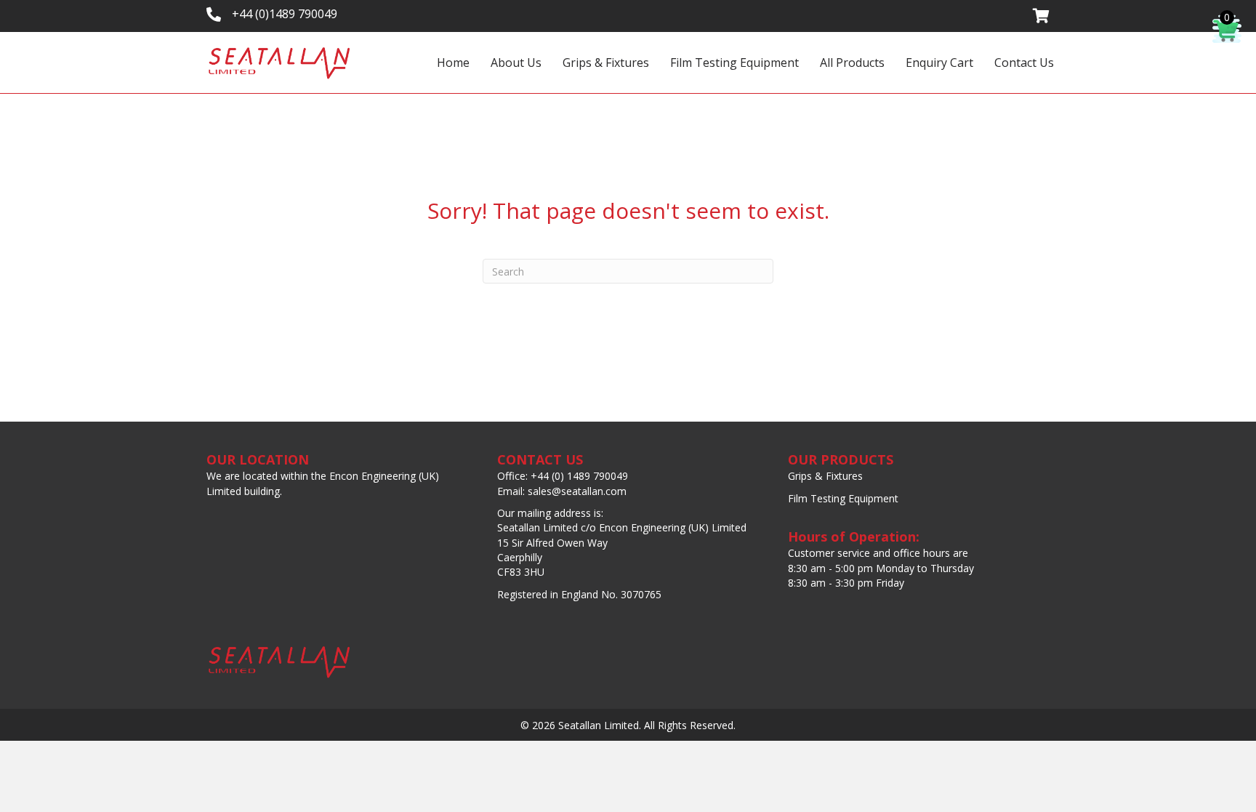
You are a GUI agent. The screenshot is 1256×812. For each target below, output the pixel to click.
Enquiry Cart (939, 63)
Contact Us (1024, 63)
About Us (516, 63)
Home (453, 63)
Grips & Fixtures (606, 63)
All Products (852, 63)
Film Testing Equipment (734, 63)
